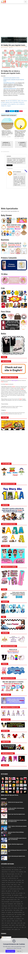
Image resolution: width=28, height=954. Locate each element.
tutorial (20, 925)
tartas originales (5, 925)
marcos (12, 905)
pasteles (17, 910)
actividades (16, 869)
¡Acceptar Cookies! (10, 951)
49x (9, 100)
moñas (9, 908)
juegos (3, 899)
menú (9, 104)
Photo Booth (21, 867)
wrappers (10, 39)
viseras (3, 929)
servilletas (11, 918)
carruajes (3, 878)
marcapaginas (4, 104)
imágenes (3, 897)
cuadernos (19, 880)
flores (11, 102)
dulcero (15, 884)
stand (3, 923)
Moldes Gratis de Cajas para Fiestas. (9, 795)
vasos (17, 927)
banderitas (21, 871)
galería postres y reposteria (15, 888)
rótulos (10, 916)
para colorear (9, 910)
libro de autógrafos (16, 901)
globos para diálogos (6, 893)
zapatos (16, 929)
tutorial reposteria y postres (7, 927)
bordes (3, 876)
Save (21, 111)
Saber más (19, 951)
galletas (9, 891)
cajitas (19, 100)
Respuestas (10, 168)
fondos (18, 886)
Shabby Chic (3, 105)
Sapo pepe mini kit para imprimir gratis (6, 144)
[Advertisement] (14, 21)
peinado (3, 912)
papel (3, 910)
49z (11, 100)
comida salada (4, 880)
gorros (14, 893)
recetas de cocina (10, 914)
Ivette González (17, 171)
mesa (19, 905)
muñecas (15, 908)
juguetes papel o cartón (12, 899)
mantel (3, 903)
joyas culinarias (21, 897)
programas (13, 104)
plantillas (9, 912)
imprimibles (15, 102)
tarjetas (15, 923)
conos (22, 100)
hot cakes (9, 895)
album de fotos (5, 871)
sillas (3, 920)
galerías (3, 891)
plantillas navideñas (18, 912)
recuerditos (19, 914)
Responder (9, 165)
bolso (18, 874)
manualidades (10, 903)
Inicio (4, 39)
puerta (3, 914)
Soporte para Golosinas (6, 869)
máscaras (22, 908)
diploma (3, 884)
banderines (14, 100)
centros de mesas (12, 878)
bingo (3, 874)
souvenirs (16, 920)
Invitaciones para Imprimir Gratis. (11, 77)
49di (6, 100)
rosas (17, 104)
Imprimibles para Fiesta (9, 82)
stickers (8, 923)
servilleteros (21, 104)
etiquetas (7, 102)
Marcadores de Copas (11, 867)
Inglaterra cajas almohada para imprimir (22, 145)
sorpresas (9, 920)
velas (23, 927)
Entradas (5, 937)
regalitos (3, 916)
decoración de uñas (11, 882)
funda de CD (4, 888)
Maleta (3, 867)
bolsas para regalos (10, 874)
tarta (21, 923)
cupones (3, 882)
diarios (19, 882)
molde (3, 908)
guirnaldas (20, 893)
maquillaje (19, 903)
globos (15, 891)
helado (3, 895)
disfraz (9, 884)
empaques (4, 886)
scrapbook (4, 918)
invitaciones (21, 102)
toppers (13, 925)
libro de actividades (5, 901)
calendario (16, 876)
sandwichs (17, 916)
